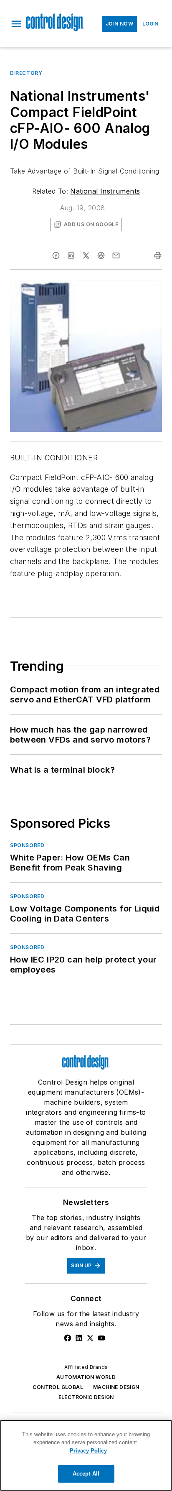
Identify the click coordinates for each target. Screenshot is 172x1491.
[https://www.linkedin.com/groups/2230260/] (79, 1338)
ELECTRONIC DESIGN (86, 1397)
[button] (16, 24)
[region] (86, 1455)
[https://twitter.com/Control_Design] (90, 1338)
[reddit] (101, 255)
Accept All (86, 1474)
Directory (26, 73)
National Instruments (105, 191)
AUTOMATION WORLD (86, 1377)
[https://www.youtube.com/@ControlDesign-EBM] (101, 1338)
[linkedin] (71, 255)
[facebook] (56, 255)
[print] (158, 255)
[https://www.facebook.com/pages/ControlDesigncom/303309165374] (67, 1338)
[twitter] (86, 255)
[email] (116, 255)
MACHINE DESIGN (116, 1387)
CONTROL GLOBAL (58, 1387)
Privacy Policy (88, 1451)
